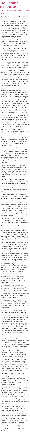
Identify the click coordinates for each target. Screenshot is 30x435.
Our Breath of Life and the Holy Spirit (18, 10)
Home (3, 10)
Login (2, 13)
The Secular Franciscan (9, 5)
